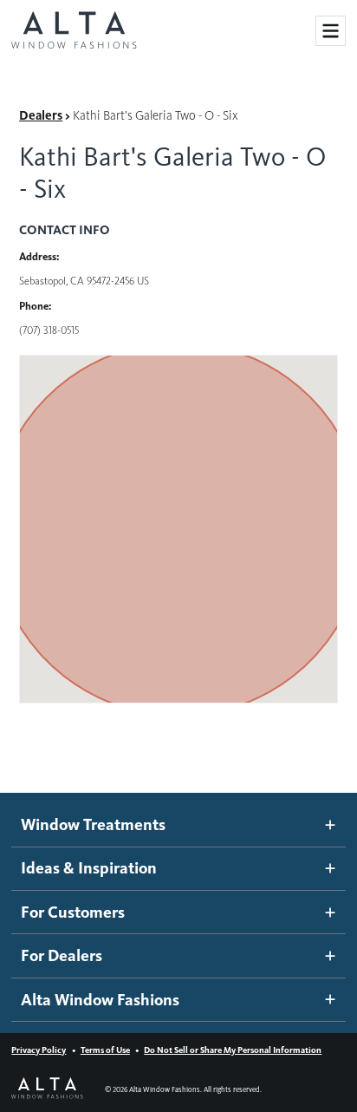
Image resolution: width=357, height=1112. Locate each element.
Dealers (40, 115)
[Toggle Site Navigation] (330, 31)
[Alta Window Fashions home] (73, 31)
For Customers (73, 912)
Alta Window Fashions (100, 1000)
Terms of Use (105, 1050)
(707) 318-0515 (49, 330)
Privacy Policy (38, 1050)
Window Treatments (93, 824)
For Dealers (61, 955)
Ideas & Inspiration (89, 868)
